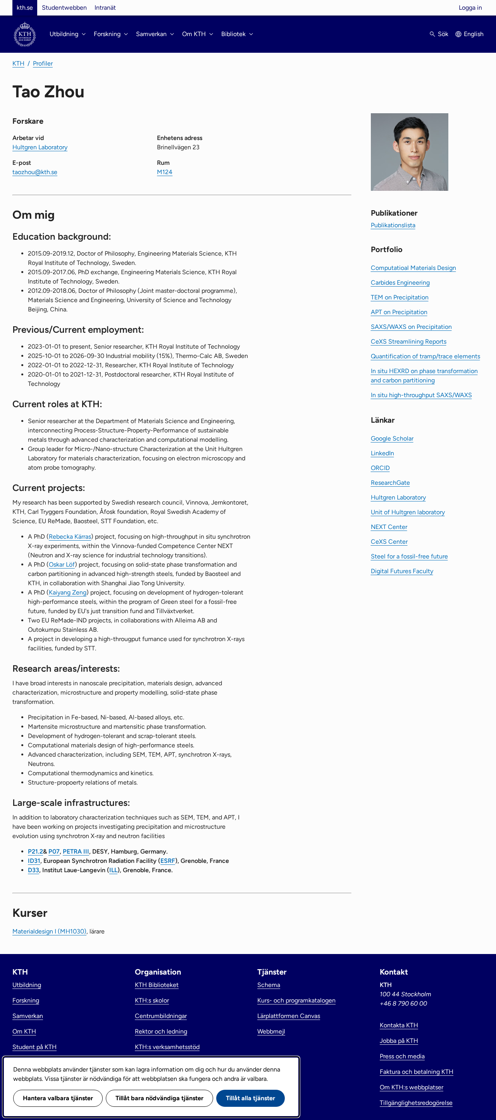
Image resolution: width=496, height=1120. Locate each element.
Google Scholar (392, 438)
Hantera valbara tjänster (58, 1098)
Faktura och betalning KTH (416, 1071)
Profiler (43, 63)
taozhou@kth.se (34, 172)
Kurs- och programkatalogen (296, 1000)
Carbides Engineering (400, 282)
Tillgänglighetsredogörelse (416, 1102)
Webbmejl (271, 1031)
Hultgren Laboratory (39, 147)
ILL (113, 870)
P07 (54, 851)
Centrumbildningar (161, 1016)
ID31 (34, 860)
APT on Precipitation (399, 312)
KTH (18, 63)
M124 (164, 172)
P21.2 (35, 851)
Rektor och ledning (161, 1031)
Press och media (402, 1056)
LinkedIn (382, 453)
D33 (33, 870)
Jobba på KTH (399, 1040)
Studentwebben (64, 7)
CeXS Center (389, 541)
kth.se (25, 7)
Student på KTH (34, 1047)
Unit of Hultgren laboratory (408, 512)
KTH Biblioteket (157, 985)
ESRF (167, 860)
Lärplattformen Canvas (288, 1016)
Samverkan (27, 1016)
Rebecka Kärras (70, 536)
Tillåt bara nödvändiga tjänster (159, 1098)
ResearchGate (390, 482)
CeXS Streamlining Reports (408, 341)
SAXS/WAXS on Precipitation (411, 326)
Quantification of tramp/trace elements (425, 356)
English (474, 34)
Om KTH (24, 1031)
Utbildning (26, 985)
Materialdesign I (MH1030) (49, 931)
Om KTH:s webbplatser (411, 1087)
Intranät (105, 7)
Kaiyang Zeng (67, 592)
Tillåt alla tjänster (250, 1098)
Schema (268, 985)
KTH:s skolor (152, 1000)
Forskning (25, 1000)
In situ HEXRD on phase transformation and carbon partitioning (424, 375)
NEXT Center (389, 527)
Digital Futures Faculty (402, 571)
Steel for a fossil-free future (409, 556)
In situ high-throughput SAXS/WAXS (421, 395)
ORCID (380, 468)
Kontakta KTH (399, 1025)
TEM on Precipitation (400, 297)
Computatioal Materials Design (413, 267)
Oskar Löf (62, 564)
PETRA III (76, 851)
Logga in (470, 7)
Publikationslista (393, 225)
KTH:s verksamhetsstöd (167, 1047)
